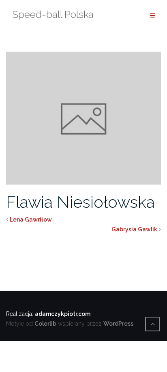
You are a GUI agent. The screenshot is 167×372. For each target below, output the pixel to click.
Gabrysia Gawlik (134, 229)
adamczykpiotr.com (62, 314)
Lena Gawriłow (31, 219)
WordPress (118, 323)
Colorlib (45, 323)
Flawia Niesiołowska (80, 201)
